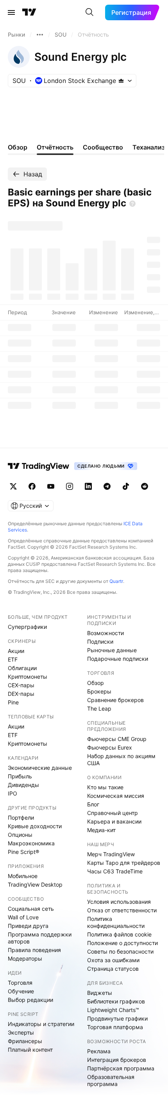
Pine (13, 702)
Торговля (20, 982)
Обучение (21, 991)
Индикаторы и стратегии (41, 1024)
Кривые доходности (35, 826)
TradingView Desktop (35, 884)
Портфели (21, 817)
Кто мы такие (105, 787)
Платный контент (30, 1049)
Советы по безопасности (120, 951)
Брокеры (99, 691)
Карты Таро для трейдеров (123, 862)
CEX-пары (21, 685)
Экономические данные (40, 767)
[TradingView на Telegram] (107, 486)
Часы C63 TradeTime (115, 871)
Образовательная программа (110, 1080)
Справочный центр (112, 813)
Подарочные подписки (117, 658)
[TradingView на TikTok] (125, 486)
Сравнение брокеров (115, 700)
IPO (12, 793)
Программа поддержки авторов (39, 938)
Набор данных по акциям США (121, 759)
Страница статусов (113, 968)
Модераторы (25, 958)
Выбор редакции (30, 999)
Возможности (105, 633)
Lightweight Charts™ (113, 1010)
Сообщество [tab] (103, 147)
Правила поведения (34, 950)
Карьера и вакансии (114, 821)
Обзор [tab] (17, 147)
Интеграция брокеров (116, 1059)
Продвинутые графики (117, 1018)
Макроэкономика (31, 843)
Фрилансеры (25, 1041)
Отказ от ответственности (122, 910)
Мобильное (23, 876)
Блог (93, 804)
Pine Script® (23, 851)
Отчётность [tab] (55, 147)
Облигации (22, 668)
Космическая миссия (115, 795)
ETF (13, 659)
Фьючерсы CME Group (117, 739)
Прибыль (20, 776)
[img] (121, 80)
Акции (16, 651)
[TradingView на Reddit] (144, 486)
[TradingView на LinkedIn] (88, 486)
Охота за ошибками (113, 960)
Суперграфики (27, 626)
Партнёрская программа (120, 1068)
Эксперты (21, 1032)
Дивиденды (23, 784)
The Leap (99, 708)
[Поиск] (89, 12)
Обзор (95, 682)
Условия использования (119, 901)
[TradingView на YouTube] (50, 486)
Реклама (99, 1051)
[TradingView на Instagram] (69, 486)
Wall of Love (23, 917)
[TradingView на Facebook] (32, 486)
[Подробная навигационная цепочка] (39, 34)
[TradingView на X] (13, 486)
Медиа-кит (101, 830)
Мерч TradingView (111, 854)
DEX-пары (21, 693)
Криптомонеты (27, 676)
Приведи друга (28, 925)
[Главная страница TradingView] (29, 12)
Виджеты (99, 992)
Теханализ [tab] (148, 147)
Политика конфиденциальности (116, 922)
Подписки (100, 641)
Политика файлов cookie (119, 934)
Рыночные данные (112, 650)
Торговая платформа (115, 1027)
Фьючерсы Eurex (109, 747)
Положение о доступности (122, 943)
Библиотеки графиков (116, 1001)
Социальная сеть (31, 908)
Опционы (20, 834)
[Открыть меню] (11, 12)
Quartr (116, 581)
